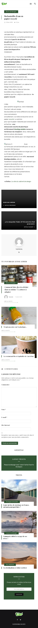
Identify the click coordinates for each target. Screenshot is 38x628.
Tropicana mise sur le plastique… (15, 327)
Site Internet (5, 425)
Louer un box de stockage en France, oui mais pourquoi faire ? (16, 506)
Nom (3, 409)
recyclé (11, 119)
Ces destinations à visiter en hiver (15, 568)
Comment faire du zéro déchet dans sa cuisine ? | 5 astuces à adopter (16, 289)
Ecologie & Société (12, 501)
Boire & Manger (11, 11)
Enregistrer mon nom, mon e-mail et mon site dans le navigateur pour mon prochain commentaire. (17, 436)
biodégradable (20, 129)
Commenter (5, 385)
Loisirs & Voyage (11, 533)
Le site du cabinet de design (21, 181)
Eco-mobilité (10, 564)
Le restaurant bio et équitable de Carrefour (19, 356)
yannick (19, 249)
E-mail (4, 417)
